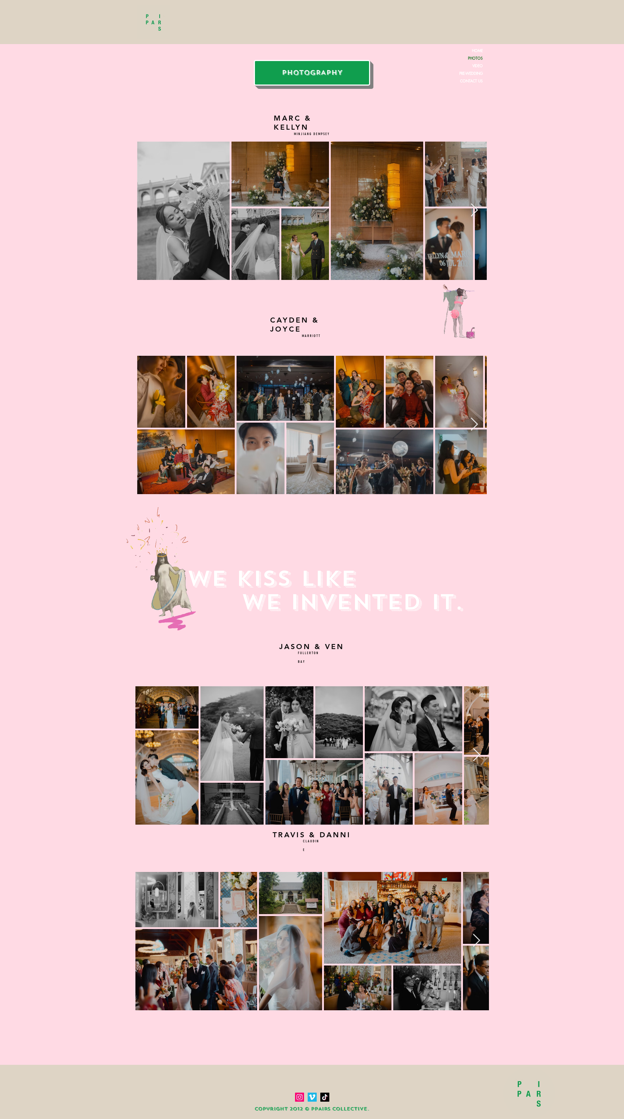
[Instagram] (299, 1097)
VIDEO (477, 65)
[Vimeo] (312, 1097)
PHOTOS (475, 58)
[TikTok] (324, 1097)
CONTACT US (471, 80)
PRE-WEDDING (471, 73)
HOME (477, 50)
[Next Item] (474, 210)
